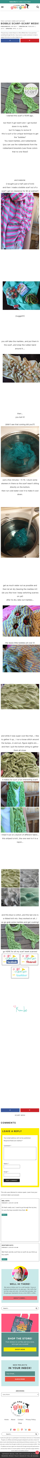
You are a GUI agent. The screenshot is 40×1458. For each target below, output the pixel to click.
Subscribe (20, 1379)
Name (6, 1163)
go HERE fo (8, 951)
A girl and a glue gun (20, 6)
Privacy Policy (31, 1419)
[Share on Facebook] (10, 40)
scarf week (8, 21)
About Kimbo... (20, 1298)
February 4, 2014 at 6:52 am (10, 1247)
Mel (3, 1201)
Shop (20, 1423)
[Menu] (2, 7)
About (13, 1419)
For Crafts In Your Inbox (20, 1)
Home (2, 21)
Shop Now (20, 1349)
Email (6, 1172)
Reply (4, 1214)
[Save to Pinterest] (29, 40)
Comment (7, 1145)
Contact (20, 1419)
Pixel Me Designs (32, 1456)
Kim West (14, 26)
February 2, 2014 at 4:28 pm (10, 1202)
